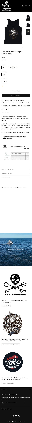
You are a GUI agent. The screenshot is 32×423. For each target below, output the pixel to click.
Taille (3, 65)
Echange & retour (7, 173)
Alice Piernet (21, 100)
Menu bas (5, 389)
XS (3, 67)
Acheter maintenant (16, 95)
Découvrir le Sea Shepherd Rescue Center (11, 344)
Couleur (4, 72)
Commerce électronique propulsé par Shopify (16, 421)
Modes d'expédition (8, 169)
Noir (4, 74)
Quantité (4, 78)
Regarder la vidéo (6, 306)
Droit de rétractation (7, 409)
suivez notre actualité (10, 394)
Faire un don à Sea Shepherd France (16, 249)
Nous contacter (6, 177)
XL (18, 67)
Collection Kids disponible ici (8, 383)
